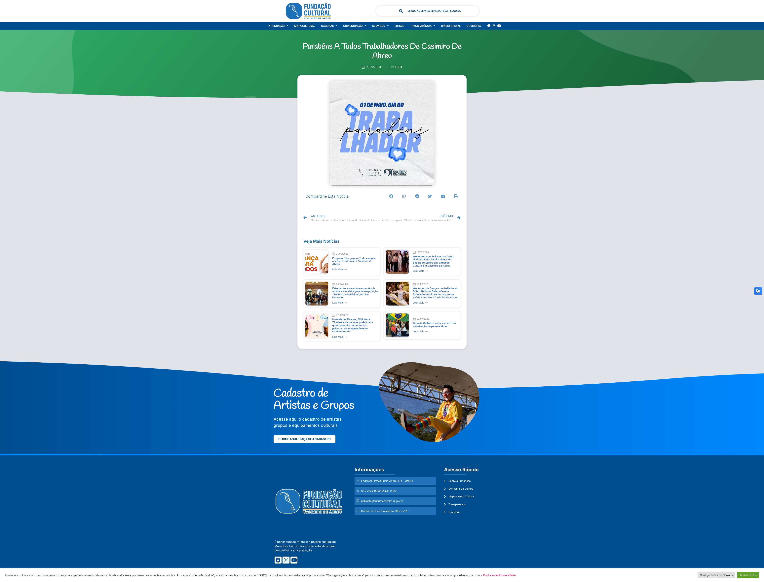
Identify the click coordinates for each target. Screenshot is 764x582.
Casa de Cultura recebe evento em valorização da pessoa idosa (434, 325)
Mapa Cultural (304, 25)
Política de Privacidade (499, 575)
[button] (391, 196)
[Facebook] (488, 25)
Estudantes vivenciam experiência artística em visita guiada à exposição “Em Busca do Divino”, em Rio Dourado (355, 293)
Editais (399, 25)
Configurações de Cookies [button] (716, 575)
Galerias (327, 25)
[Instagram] (494, 25)
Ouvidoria (474, 25)
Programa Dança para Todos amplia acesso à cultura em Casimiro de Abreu (353, 261)
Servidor (378, 25)
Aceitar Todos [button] (748, 575)
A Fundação (276, 25)
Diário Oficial (451, 25)
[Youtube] (499, 25)
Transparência (421, 25)
